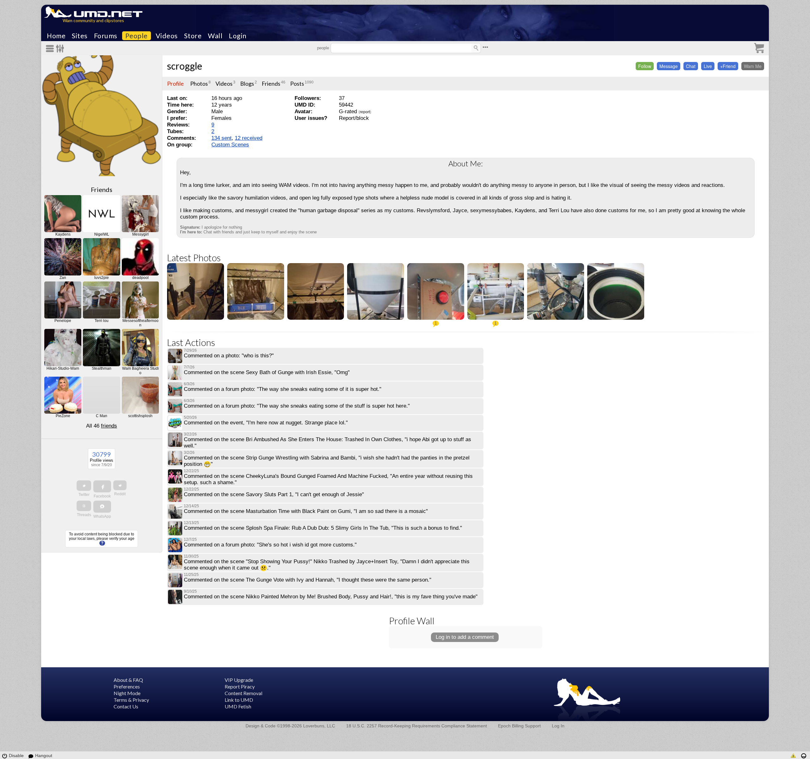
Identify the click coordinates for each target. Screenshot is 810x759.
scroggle (184, 65)
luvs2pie (101, 277)
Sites (80, 36)
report (365, 112)
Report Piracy (240, 686)
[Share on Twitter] (84, 486)
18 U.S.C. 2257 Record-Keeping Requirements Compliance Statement (416, 725)
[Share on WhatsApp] (102, 506)
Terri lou (102, 320)
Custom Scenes (230, 145)
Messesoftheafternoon (140, 322)
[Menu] (51, 48)
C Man (101, 416)
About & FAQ (128, 680)
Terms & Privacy (131, 700)
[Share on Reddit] (119, 485)
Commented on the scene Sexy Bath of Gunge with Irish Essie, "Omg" (267, 372)
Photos (199, 83)
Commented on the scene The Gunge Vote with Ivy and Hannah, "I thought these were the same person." (307, 580)
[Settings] (60, 48)
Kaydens (63, 234)
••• (485, 47)
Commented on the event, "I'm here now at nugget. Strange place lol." (266, 423)
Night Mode (127, 693)
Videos (167, 36)
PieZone (63, 416)
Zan (62, 277)
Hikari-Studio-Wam (63, 368)
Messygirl (140, 234)
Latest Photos (194, 257)
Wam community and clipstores (93, 20)
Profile (175, 83)
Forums (105, 36)
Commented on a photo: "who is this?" (229, 356)
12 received (248, 138)
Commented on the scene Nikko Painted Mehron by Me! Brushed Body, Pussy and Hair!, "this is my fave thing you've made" (330, 597)
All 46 (101, 426)
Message (668, 66)
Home (56, 36)
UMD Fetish (238, 706)
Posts (297, 83)
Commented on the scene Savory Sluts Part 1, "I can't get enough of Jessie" (274, 494)
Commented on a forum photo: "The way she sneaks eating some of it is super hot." (282, 389)
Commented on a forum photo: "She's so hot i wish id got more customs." (270, 545)
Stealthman (101, 368)
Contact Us (126, 706)
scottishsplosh (140, 416)
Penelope (62, 320)
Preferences (127, 686)
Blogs (247, 83)
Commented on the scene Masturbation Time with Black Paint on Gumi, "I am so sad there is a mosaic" (306, 511)
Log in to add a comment (465, 637)
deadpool (140, 277)
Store (193, 36)
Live (708, 66)
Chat (690, 66)
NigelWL (101, 234)
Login (237, 36)
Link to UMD (239, 700)
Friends (101, 189)
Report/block (354, 118)
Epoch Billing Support (519, 725)
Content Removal (243, 693)
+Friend (728, 66)
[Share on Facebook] (102, 486)
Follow (644, 66)
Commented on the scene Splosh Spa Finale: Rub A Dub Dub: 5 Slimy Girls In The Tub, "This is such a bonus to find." (323, 528)
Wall (215, 36)
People (136, 36)
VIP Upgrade (239, 680)
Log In (558, 725)
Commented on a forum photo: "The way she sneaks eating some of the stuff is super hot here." (297, 406)
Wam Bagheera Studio (140, 370)
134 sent (221, 138)
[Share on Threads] (84, 506)
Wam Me (753, 66)
